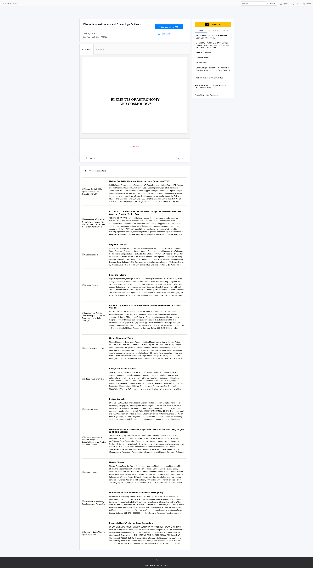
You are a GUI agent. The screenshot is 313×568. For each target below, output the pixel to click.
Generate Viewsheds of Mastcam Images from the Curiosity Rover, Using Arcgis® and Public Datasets (146, 430)
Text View (100, 49)
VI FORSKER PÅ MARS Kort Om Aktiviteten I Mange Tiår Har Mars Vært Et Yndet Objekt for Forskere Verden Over (146, 212)
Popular (225, 30)
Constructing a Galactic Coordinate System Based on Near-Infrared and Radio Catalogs (145, 306)
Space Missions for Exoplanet (206, 95)
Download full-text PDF (169, 27)
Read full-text (166, 34)
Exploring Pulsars (117, 275)
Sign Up (285, 3)
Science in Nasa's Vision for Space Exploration (131, 523)
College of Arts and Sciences (122, 368)
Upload (308, 3)
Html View (86, 49)
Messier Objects (116, 462)
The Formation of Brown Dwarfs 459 (209, 78)
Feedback (164, 565)
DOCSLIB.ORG (9, 3)
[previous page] (82, 158)
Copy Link (179, 158)
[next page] (94, 158)
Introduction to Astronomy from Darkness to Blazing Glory (136, 492)
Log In (297, 3)
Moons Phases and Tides (121, 338)
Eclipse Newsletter (117, 399)
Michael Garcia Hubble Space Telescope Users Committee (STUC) (139, 181)
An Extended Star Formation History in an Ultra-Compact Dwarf (211, 86)
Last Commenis (213, 30)
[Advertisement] (156, 13)
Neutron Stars (201, 62)
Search (272, 4)
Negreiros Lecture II (118, 244)
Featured (201, 30)
